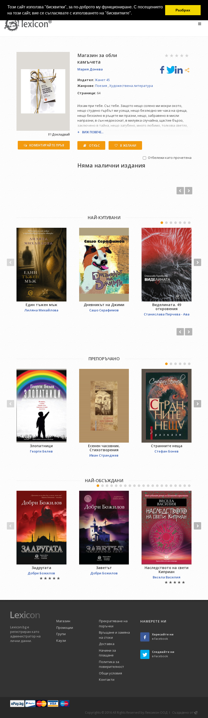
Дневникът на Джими (104, 304)
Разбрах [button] (183, 10)
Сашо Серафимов (104, 310)
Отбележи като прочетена (170, 157)
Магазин (63, 621)
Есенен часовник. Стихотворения (104, 447)
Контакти (106, 679)
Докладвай (60, 134)
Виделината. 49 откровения (166, 306)
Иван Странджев (103, 455)
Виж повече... (92, 132)
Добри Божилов (41, 573)
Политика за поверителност (111, 664)
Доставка (106, 643)
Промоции (64, 627)
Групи (61, 634)
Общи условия (110, 673)
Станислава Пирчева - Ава (166, 314)
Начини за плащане (107, 653)
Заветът (104, 567)
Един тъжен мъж (41, 304)
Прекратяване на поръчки (113, 623)
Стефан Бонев (166, 451)
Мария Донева (90, 69)
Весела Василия (166, 577)
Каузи (61, 640)
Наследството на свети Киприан (166, 569)
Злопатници (41, 445)
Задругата (41, 567)
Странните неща (166, 445)
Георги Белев (41, 451)
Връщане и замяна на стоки (114, 635)
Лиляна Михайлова (41, 310)
